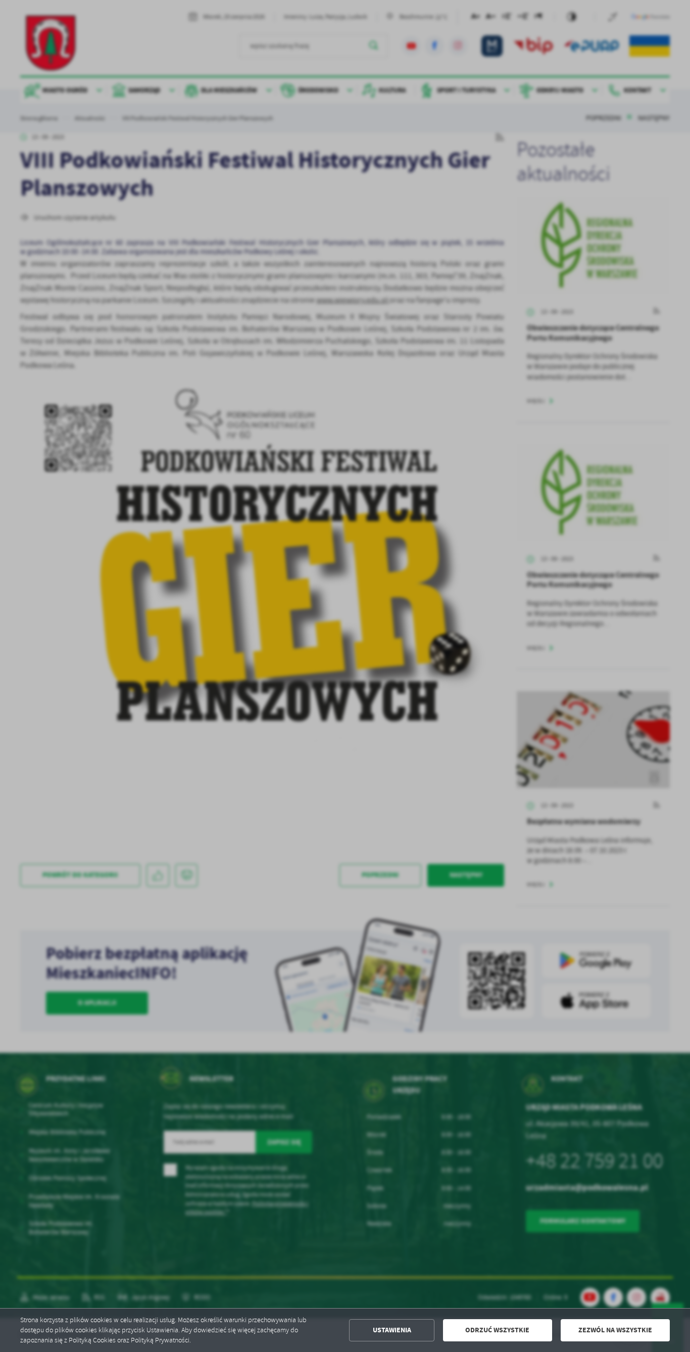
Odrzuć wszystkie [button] (497, 1330)
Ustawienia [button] (392, 1330)
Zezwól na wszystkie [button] (615, 1330)
